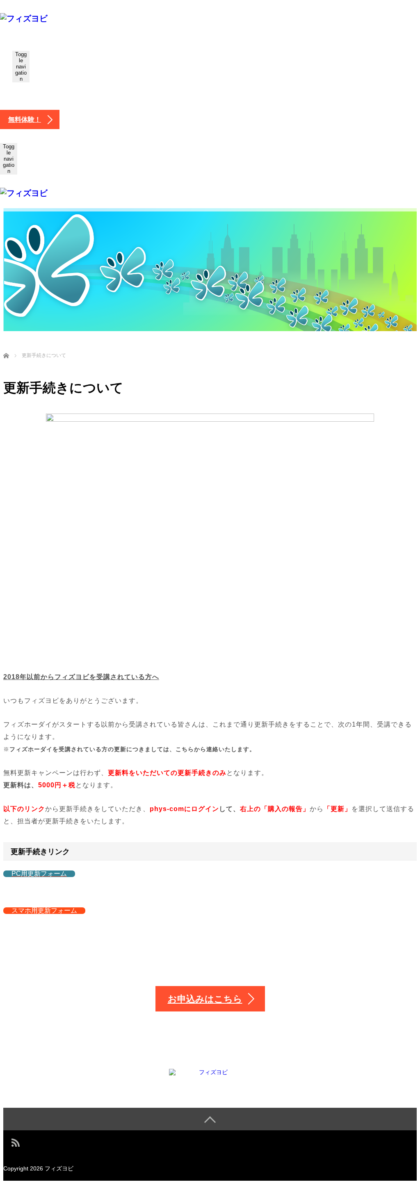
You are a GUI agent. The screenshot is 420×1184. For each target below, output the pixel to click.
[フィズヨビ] (24, 18)
